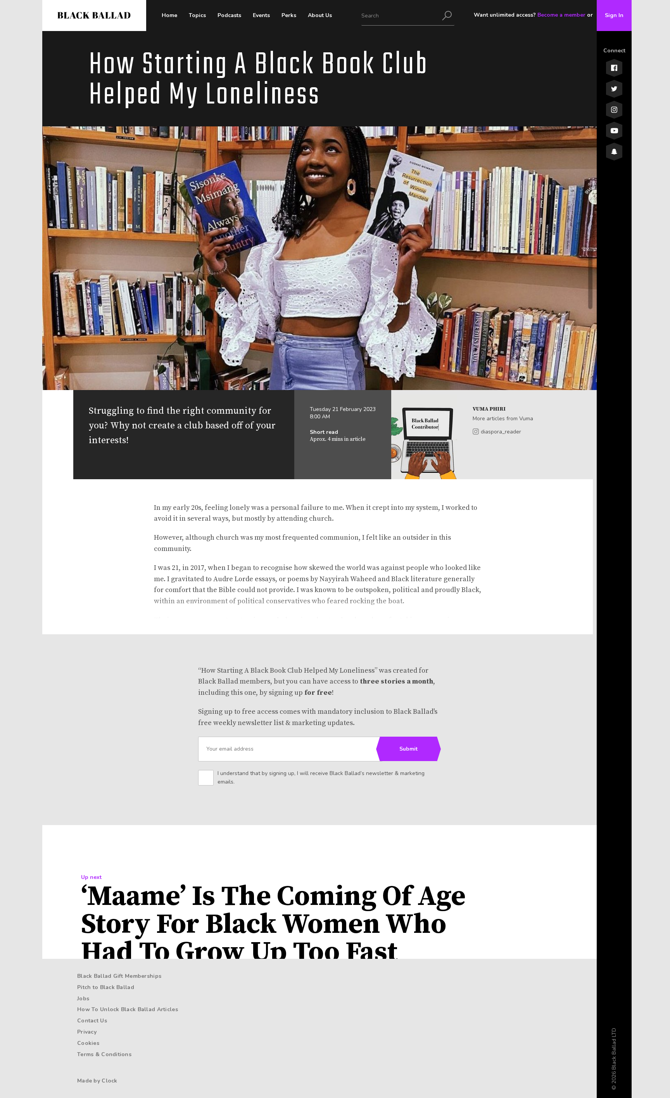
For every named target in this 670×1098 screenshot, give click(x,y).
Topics (197, 15)
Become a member (561, 15)
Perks (288, 15)
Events (261, 15)
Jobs (83, 998)
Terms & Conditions (104, 1054)
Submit (408, 749)
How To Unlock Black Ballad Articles (127, 1009)
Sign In (614, 15)
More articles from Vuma (503, 418)
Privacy (87, 1032)
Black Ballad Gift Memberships (119, 976)
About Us (320, 15)
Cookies (88, 1043)
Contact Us (92, 1020)
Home (169, 15)
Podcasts (229, 15)
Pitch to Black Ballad (105, 987)
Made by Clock (97, 1080)
